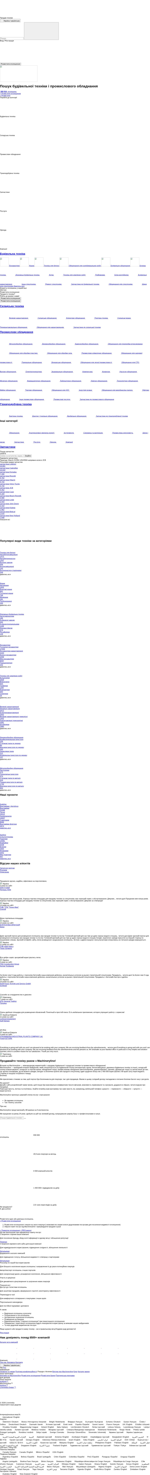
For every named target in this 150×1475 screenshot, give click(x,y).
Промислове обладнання (16, 331)
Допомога (11, 1362)
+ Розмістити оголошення (10, 1221)
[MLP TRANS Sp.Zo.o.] (8, 1348)
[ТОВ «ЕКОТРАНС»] (126, 1348)
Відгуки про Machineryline (62, 1372)
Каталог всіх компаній (9, 1342)
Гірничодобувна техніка (16, 404)
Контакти (19, 1362)
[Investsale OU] (76, 1348)
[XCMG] (109, 1348)
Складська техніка (12, 306)
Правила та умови (7, 1372)
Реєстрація (4, 1333)
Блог (75, 1372)
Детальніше (5, 1251)
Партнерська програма (65, 1376)
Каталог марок (84, 1372)
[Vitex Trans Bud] (109, 1353)
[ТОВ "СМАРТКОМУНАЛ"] (42, 1353)
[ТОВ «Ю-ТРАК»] (59, 1348)
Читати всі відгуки (7, 868)
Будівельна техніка (12, 253)
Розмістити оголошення (10, 298)
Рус (4, 1368)
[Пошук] (41, 31)
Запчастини (7, 446)
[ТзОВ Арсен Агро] (25, 1358)
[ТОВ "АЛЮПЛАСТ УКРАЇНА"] (76, 1353)
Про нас (3, 1362)
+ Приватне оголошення (10, 1230)
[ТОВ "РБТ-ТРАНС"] (42, 1358)
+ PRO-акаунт (26, 1230)
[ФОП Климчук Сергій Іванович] (25, 1348)
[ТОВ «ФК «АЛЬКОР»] (42, 1348)
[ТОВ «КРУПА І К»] (59, 1358)
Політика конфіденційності (26, 1372)
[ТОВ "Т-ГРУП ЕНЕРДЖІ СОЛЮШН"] (93, 1348)
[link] (75, 290)
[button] (75, 52)
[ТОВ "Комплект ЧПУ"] (126, 1353)
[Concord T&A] (93, 1353)
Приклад (3, 1242)
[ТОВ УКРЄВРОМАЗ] (59, 1353)
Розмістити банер (48, 1376)
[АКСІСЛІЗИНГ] (25, 1353)
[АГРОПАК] (8, 1358)
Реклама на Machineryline (10, 1376)
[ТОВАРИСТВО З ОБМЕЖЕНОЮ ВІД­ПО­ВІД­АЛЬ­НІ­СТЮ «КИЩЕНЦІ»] (8, 1353)
